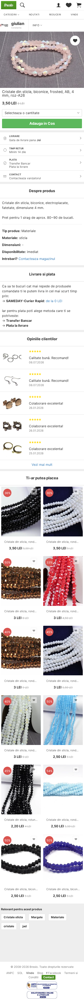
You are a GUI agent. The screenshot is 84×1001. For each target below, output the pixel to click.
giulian (17, 23)
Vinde (30, 973)
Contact (48, 977)
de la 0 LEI (54, 301)
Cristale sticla (13, 917)
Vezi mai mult (42, 465)
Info (36, 25)
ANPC (10, 973)
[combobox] (42, 113)
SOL (20, 973)
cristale (9, 926)
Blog (40, 973)
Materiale (57, 917)
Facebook (54, 973)
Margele (37, 917)
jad (24, 926)
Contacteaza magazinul (37, 259)
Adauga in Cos (42, 123)
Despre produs (42, 191)
